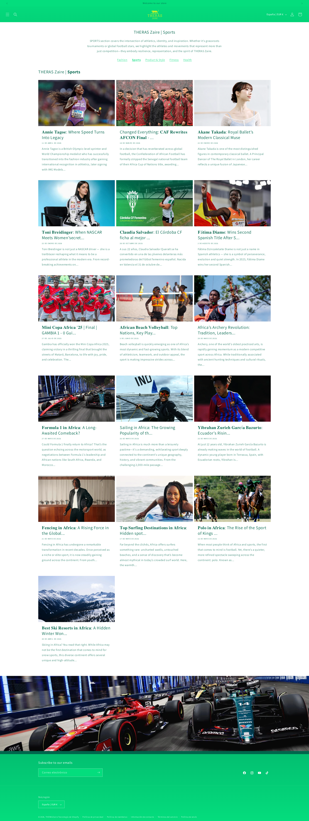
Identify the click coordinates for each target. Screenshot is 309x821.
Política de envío (189, 817)
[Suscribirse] (98, 772)
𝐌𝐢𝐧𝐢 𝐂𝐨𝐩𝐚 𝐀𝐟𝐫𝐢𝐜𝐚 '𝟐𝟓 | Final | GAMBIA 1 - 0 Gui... (69, 329)
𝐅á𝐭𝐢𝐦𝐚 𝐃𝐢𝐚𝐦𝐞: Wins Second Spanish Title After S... (224, 234)
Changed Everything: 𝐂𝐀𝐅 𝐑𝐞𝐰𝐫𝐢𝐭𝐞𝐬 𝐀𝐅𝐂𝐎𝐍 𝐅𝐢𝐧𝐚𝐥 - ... (153, 134)
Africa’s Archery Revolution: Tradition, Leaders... (224, 329)
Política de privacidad (92, 817)
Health (187, 60)
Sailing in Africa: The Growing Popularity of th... (147, 430)
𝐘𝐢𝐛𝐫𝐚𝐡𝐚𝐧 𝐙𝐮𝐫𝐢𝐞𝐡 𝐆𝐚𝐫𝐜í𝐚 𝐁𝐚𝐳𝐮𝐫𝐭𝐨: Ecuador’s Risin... (230, 430)
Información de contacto (142, 817)
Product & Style (155, 60)
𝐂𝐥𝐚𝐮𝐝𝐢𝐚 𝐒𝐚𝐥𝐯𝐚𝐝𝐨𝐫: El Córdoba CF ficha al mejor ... (151, 234)
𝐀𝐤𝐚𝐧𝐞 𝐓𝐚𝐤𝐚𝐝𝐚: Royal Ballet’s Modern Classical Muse (225, 134)
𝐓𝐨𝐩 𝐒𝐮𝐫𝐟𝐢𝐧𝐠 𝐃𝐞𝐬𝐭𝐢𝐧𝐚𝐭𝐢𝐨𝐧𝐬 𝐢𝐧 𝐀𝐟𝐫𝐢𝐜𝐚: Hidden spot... (153, 530)
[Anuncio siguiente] (302, 3)
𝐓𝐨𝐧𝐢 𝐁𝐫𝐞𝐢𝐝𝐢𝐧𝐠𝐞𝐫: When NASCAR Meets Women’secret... (72, 234)
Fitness (174, 60)
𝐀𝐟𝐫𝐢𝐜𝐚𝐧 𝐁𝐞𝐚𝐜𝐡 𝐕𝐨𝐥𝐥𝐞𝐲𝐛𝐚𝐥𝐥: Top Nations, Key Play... (148, 329)
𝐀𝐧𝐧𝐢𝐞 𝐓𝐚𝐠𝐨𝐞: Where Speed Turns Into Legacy (73, 134)
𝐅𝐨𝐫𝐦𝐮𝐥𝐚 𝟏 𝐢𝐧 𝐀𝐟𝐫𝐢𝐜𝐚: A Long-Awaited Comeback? (69, 430)
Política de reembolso (117, 817)
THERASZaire (52, 817)
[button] (7, 14)
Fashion (122, 60)
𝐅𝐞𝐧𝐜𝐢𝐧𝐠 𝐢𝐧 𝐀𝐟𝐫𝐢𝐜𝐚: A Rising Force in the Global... (75, 530)
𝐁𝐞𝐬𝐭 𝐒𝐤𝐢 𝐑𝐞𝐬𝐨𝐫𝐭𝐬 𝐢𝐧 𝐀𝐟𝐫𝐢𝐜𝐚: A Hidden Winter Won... (76, 630)
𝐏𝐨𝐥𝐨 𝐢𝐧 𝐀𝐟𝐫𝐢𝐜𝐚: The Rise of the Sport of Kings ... (232, 530)
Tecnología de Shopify (68, 817)
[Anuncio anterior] (7, 3)
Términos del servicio (168, 817)
